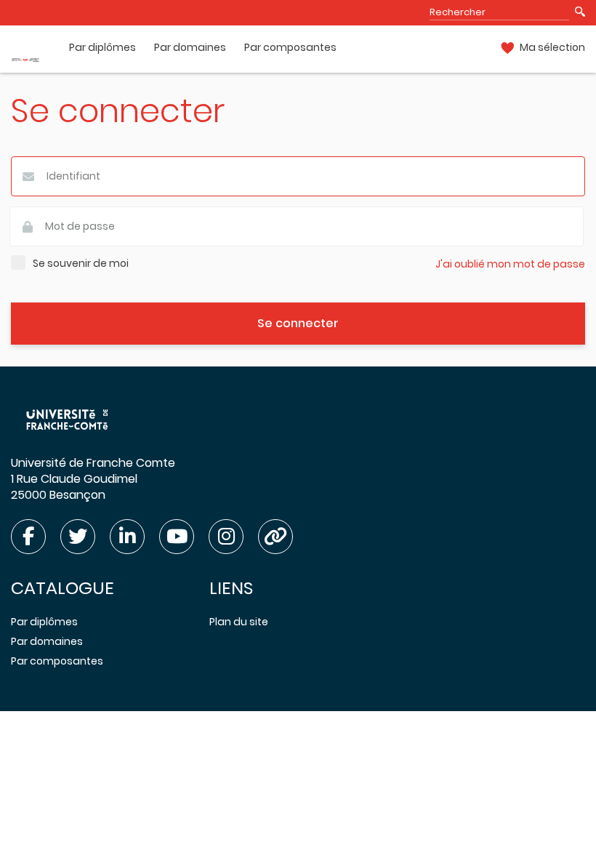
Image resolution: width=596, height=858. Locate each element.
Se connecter (298, 323)
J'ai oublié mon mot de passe (510, 264)
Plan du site (238, 621)
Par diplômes (102, 48)
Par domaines (190, 48)
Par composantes (290, 48)
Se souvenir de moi (81, 263)
